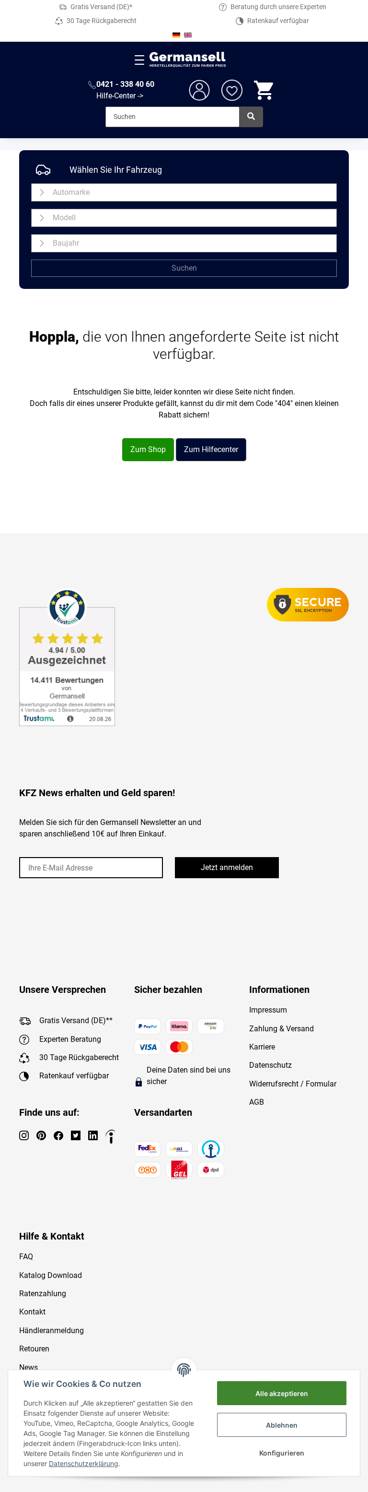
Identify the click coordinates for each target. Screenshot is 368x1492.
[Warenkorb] (264, 90)
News (28, 1367)
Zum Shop (148, 449)
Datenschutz (270, 1065)
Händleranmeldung (51, 1330)
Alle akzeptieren (281, 1393)
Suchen (184, 268)
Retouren (34, 1348)
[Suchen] (251, 117)
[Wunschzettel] (232, 90)
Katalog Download (50, 1275)
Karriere (262, 1046)
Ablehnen (282, 1425)
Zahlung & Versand (281, 1028)
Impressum (268, 1010)
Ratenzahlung (42, 1293)
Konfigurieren (281, 1453)
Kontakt (32, 1311)
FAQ (26, 1256)
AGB (256, 1102)
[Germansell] (188, 60)
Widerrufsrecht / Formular (292, 1083)
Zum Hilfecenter (211, 449)
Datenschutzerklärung (83, 1463)
